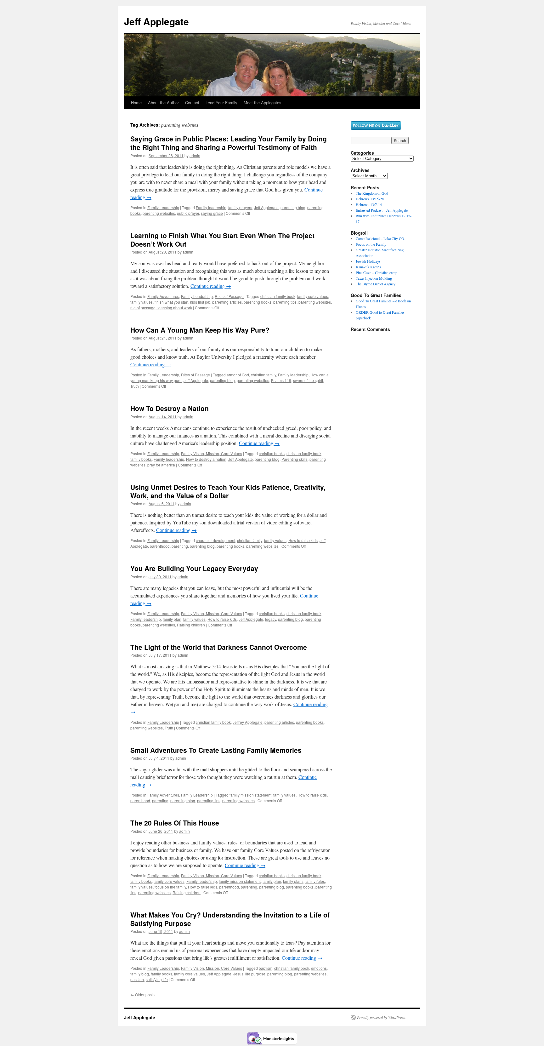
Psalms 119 (281, 380)
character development (215, 540)
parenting (180, 546)
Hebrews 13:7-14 (369, 204)
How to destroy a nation (206, 459)
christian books (272, 453)
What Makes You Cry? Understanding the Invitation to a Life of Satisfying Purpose (230, 919)
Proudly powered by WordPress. (381, 1017)
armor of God (238, 374)
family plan (172, 619)
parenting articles (227, 302)
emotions (319, 968)
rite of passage (143, 307)
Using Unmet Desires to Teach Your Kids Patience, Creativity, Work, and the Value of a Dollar (228, 491)
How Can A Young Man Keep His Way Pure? (199, 329)
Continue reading (210, 286)
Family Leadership (163, 207)
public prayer (188, 213)
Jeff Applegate (156, 21)
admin (195, 155)
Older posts (142, 994)
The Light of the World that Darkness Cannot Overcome (218, 647)
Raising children (191, 624)
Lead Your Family (221, 103)
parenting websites (159, 213)
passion (137, 979)
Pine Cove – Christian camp (376, 272)
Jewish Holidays (368, 261)
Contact (192, 103)
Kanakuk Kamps (368, 266)
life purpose (255, 973)
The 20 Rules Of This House (174, 822)
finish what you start (171, 302)
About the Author (163, 103)
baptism (265, 968)
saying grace (212, 213)
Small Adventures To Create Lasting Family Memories (216, 750)
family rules (315, 881)
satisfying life (157, 979)
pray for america (161, 464)
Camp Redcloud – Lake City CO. (380, 238)
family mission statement (250, 794)
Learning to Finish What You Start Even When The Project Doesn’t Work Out (222, 240)
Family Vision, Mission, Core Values (211, 453)
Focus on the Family (371, 244)
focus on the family (170, 886)
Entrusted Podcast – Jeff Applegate (382, 210)
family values (141, 302)
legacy (270, 619)
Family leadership (211, 207)
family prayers (240, 207)
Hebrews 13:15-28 (370, 198)
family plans (293, 881)
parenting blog (292, 207)
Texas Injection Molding (374, 278)
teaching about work (174, 307)
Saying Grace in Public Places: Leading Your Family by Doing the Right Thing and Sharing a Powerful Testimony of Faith (228, 143)
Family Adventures (163, 296)
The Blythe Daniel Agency (375, 283)
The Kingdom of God (372, 193)
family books (141, 459)
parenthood (160, 546)
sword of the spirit (308, 380)
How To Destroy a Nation (169, 408)
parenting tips (285, 302)
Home (136, 103)
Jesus (238, 973)
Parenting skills (294, 459)
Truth (134, 386)
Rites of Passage (229, 296)
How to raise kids (303, 540)
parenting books (257, 302)
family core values (312, 296)
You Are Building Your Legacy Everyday (194, 568)
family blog (139, 973)
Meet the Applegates (262, 103)
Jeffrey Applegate (248, 722)
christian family (263, 374)
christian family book (277, 296)
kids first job (200, 302)
